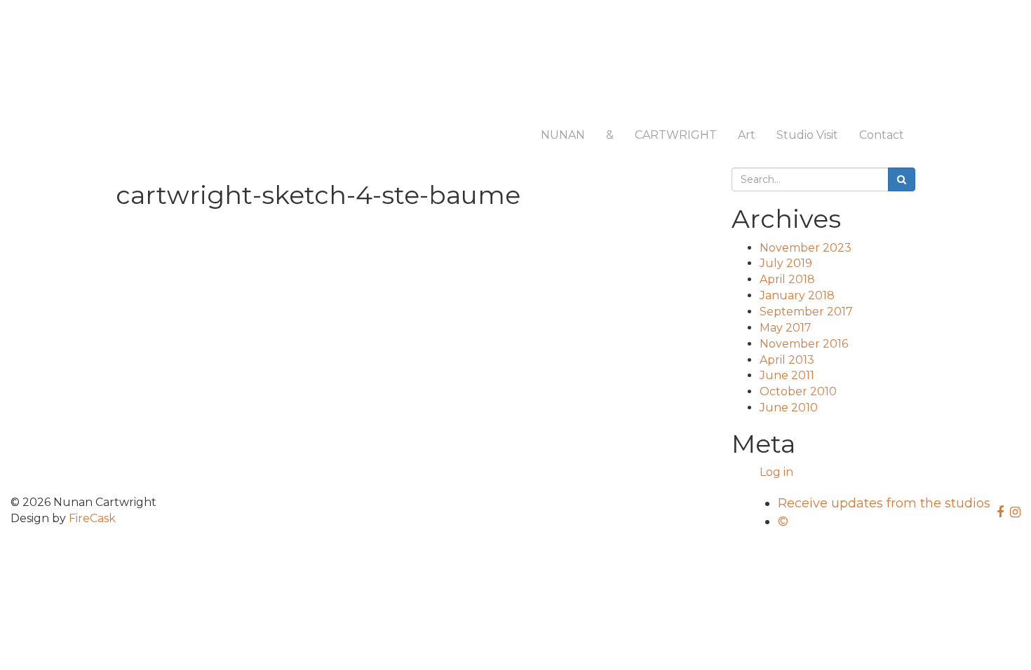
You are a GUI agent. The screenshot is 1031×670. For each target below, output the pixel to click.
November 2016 (804, 343)
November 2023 (805, 247)
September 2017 (806, 311)
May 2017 (785, 327)
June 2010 (789, 407)
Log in (776, 472)
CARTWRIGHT (676, 135)
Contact (881, 135)
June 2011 (787, 375)
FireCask (92, 518)
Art (746, 135)
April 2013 (787, 360)
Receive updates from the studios (884, 503)
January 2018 (797, 295)
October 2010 (798, 391)
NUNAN (563, 135)
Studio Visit (807, 135)
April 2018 (787, 279)
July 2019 (786, 263)
